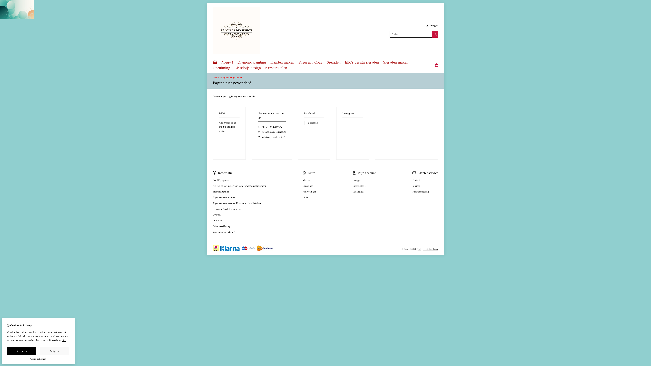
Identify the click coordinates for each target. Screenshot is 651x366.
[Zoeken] (435, 34)
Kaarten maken (282, 62)
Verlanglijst (358, 191)
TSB (419, 249)
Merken (306, 180)
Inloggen (357, 180)
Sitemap (416, 186)
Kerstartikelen (276, 68)
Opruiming (221, 68)
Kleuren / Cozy (311, 62)
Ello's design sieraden (362, 62)
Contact (416, 180)
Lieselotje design (247, 68)
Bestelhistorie (359, 186)
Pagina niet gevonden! (232, 77)
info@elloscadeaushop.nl (274, 132)
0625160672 (276, 127)
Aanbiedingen (309, 191)
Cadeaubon (308, 186)
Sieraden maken (395, 62)
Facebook (313, 122)
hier (64, 340)
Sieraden (334, 62)
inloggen (433, 25)
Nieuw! (227, 62)
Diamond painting (252, 62)
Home (216, 77)
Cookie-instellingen (430, 249)
